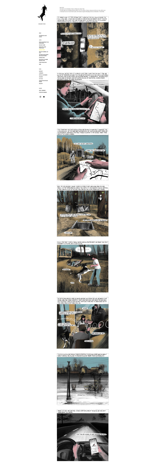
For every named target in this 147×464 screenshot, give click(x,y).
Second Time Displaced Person (43, 81)
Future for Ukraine (43, 92)
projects (40, 88)
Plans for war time (43, 62)
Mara (40, 64)
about (40, 33)
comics (40, 39)
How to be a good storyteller (42, 47)
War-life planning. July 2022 (43, 52)
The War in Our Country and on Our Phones (43, 55)
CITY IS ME (41, 78)
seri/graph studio (41, 24)
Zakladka (41, 76)
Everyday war (42, 57)
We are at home (42, 45)
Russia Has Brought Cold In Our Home (44, 43)
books (40, 69)
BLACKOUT (41, 71)
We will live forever (43, 75)
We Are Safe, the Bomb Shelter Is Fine (43, 60)
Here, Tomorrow (42, 90)
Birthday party (42, 49)
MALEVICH (41, 83)
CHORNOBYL (41, 73)
